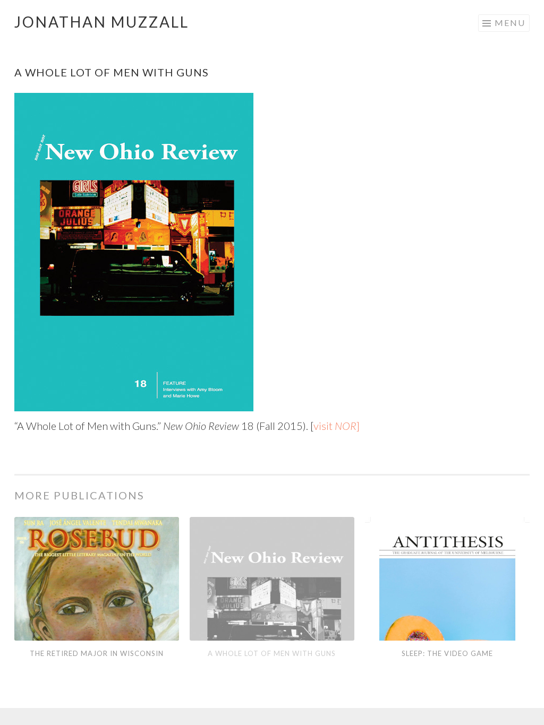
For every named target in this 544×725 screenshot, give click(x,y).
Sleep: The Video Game (447, 653)
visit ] (336, 425)
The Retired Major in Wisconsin (97, 653)
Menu (510, 23)
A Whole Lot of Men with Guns (272, 653)
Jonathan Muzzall (101, 22)
